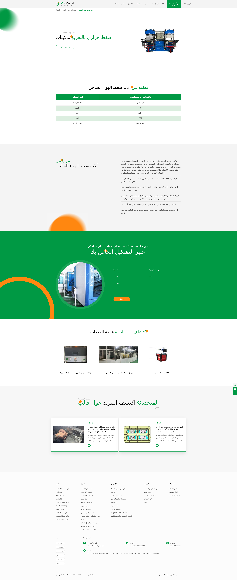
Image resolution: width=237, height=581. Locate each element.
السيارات (114, 502)
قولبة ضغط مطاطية (62, 519)
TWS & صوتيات (116, 509)
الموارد (138, 4)
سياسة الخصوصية (163, 575)
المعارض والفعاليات (175, 495)
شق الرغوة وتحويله (86, 502)
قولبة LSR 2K (60, 509)
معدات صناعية (115, 506)
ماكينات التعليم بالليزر (161, 373)
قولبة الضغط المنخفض (62, 502)
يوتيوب (60, 559)
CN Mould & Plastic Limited (73, 575)
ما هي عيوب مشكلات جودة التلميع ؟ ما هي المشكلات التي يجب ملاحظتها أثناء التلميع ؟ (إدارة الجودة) (101, 429)
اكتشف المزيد (118, 403)
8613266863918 (175, 546)
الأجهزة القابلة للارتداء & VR (119, 513)
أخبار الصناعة (173, 492)
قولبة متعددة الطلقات (62, 489)
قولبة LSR (59, 499)
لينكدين (60, 551)
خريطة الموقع (174, 575)
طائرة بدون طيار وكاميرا (118, 489)
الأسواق (130, 4)
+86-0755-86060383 (137, 546)
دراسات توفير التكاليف (151, 489)
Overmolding (60, 495)
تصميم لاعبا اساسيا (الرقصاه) (90, 523)
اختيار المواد (147, 492)
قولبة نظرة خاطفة (61, 513)
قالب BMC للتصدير (87, 495)
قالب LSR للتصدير (86, 492)
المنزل (58, 10)
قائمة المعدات (72, 10)
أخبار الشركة (173, 489)
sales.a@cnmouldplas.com (95, 546)
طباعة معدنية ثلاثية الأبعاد (88, 530)
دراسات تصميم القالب (151, 495)
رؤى (145, 502)
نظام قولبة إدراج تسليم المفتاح (90, 516)
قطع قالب (84, 499)
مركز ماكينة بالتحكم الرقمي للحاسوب (118, 373)
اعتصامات (60, 563)
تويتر (60, 543)
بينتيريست (60, 555)
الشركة (146, 4)
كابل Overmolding (61, 506)
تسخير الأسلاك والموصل (118, 499)
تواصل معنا (155, 4)
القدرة (122, 4)
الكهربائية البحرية (116, 495)
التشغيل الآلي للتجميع (87, 513)
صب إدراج (59, 492)
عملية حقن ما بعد (86, 509)
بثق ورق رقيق (85, 506)
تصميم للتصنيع (85, 519)
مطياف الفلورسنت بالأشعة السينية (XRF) (75, 373)
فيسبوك (60, 547)
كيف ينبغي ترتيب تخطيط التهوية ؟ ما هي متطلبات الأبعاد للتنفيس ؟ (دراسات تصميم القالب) (169, 429)
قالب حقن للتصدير (86, 489)
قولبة (115, 4)
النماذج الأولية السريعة (88, 526)
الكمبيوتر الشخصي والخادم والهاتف (121, 516)
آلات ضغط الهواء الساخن (85, 10)
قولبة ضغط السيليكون (62, 516)
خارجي (113, 492)
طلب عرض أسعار (64, 47)
